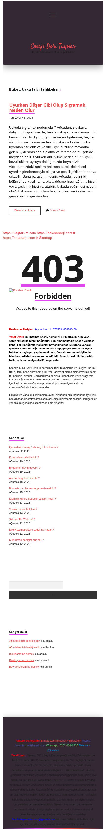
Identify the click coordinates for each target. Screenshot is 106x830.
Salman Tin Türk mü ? (22, 519)
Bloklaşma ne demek (21, 653)
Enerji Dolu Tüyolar (53, 46)
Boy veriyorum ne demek (24, 666)
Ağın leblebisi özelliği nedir (24, 640)
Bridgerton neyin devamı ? (24, 467)
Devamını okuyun (27, 212)
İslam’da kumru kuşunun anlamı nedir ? (32, 498)
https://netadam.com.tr (20, 238)
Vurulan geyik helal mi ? (23, 509)
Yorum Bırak (57, 210)
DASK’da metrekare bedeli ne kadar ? (31, 529)
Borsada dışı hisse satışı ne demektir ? (32, 488)
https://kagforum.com (19, 233)
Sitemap (45, 238)
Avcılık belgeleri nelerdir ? (24, 478)
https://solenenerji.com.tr (56, 233)
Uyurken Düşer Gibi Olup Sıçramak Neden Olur (47, 107)
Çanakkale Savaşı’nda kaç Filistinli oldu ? (33, 447)
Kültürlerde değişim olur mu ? (26, 540)
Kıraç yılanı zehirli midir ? (24, 457)
